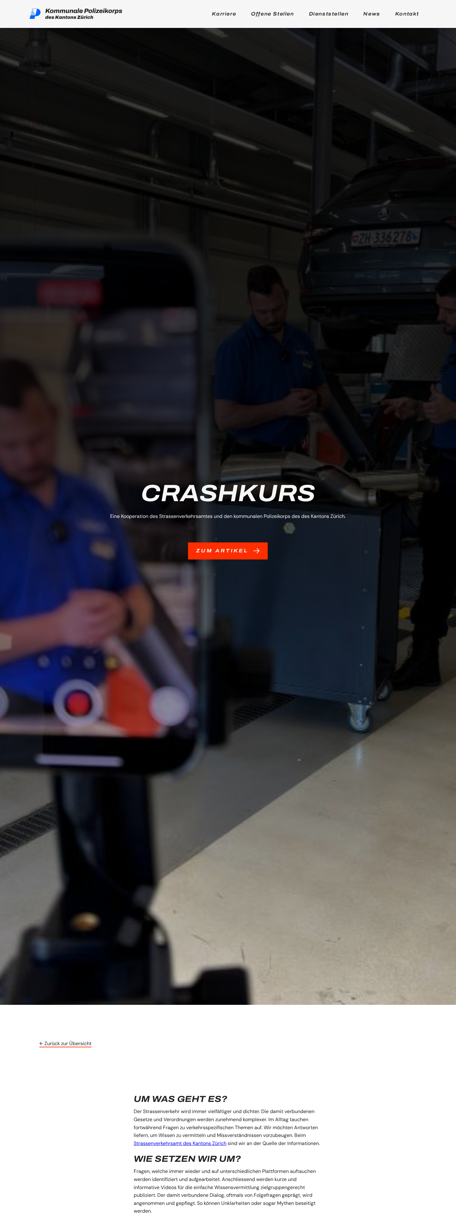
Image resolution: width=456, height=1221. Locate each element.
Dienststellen (329, 13)
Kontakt (407, 13)
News (371, 13)
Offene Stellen (272, 13)
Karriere (224, 13)
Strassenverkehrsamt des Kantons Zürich (180, 1143)
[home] (76, 13)
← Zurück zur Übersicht (65, 1043)
